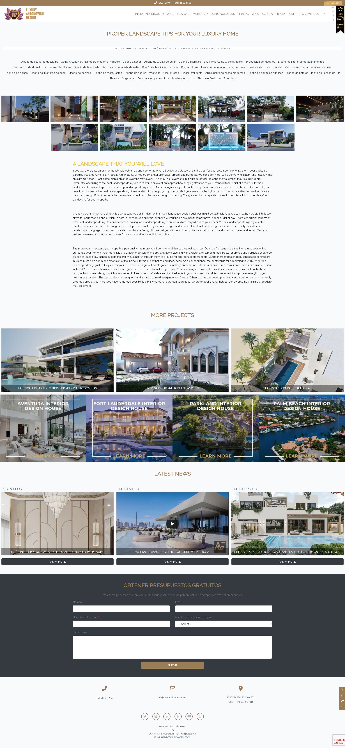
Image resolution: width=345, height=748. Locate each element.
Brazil (188, 737)
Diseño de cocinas (79, 72)
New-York (178, 737)
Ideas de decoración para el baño (268, 67)
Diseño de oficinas (60, 67)
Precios (281, 13)
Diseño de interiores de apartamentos (301, 61)
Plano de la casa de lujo (325, 72)
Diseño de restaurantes (108, 72)
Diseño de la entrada (86, 67)
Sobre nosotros (223, 13)
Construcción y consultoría (153, 78)
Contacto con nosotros (307, 13)
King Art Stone (189, 67)
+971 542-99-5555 (182, 2)
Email (179, 601)
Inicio (139, 13)
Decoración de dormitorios (30, 67)
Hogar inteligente (192, 72)
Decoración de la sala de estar (120, 67)
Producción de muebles (260, 61)
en (333, 7)
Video (255, 13)
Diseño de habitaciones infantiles (312, 67)
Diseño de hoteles (297, 72)
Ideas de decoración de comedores (223, 67)
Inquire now (333, 3)
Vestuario (154, 72)
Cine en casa (171, 72)
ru (333, 20)
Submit (172, 665)
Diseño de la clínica (154, 67)
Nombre (78, 601)
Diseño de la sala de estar (160, 61)
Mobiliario (200, 13)
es (333, 12)
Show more (57, 561)
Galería (267, 13)
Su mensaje (81, 632)
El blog (243, 13)
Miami (157, 737)
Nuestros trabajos (160, 13)
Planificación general (122, 78)
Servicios (183, 13)
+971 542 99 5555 (104, 698)
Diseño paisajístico (190, 61)
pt (333, 16)
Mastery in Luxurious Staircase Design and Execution (203, 78)
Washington (167, 737)
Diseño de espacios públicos (265, 72)
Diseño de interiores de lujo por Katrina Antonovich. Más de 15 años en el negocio (70, 61)
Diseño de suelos (135, 72)
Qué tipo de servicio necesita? (194, 617)
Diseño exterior (132, 61)
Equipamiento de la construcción (223, 61)
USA (172, 730)
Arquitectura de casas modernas (225, 72)
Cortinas (173, 67)
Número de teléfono (86, 617)
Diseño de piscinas (16, 72)
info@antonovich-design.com (172, 697)
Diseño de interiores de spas (48, 72)
